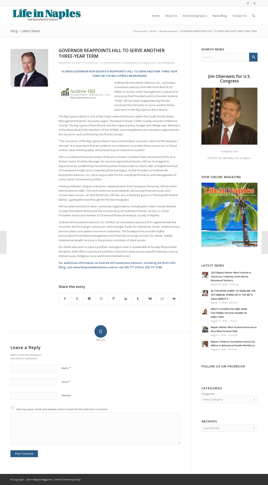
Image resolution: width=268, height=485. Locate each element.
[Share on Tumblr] (138, 298)
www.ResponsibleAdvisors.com (93, 267)
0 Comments (91, 62)
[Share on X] (77, 298)
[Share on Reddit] (162, 298)
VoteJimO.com (229, 151)
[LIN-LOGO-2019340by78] (46, 15)
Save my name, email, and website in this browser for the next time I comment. (62, 409)
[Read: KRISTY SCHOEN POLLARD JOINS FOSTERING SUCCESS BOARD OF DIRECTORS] (205, 311)
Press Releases (130, 62)
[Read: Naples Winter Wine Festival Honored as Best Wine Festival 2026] (205, 329)
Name (66, 368)
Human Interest (112, 62)
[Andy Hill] (29, 68)
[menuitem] (155, 15)
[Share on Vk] (150, 298)
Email (66, 382)
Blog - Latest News (25, 31)
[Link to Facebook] (248, 3)
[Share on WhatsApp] (101, 298)
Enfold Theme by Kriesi (67, 479)
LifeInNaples (168, 62)
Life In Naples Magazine (39, 479)
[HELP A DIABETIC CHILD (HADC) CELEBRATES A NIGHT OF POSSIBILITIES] (3, 242)
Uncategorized (147, 62)
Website (66, 395)
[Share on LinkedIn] (126, 298)
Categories (208, 394)
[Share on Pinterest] (114, 298)
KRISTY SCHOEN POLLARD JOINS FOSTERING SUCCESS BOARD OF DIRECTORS (229, 312)
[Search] (253, 15)
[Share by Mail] (174, 298)
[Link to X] (254, 3)
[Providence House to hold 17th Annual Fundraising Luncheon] (265, 242)
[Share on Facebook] (65, 298)
